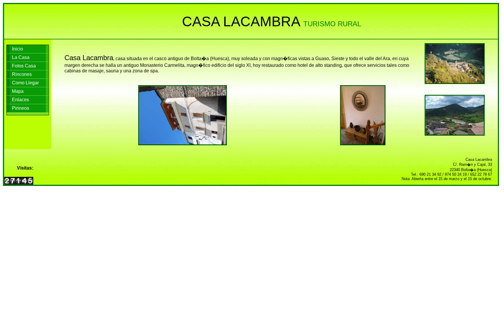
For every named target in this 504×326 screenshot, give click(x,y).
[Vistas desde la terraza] (455, 115)
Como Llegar (25, 82)
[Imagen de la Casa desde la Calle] (182, 115)
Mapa (18, 91)
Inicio (17, 48)
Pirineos (20, 108)
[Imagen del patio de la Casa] (363, 115)
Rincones (22, 74)
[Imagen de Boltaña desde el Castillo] (455, 63)
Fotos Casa (24, 65)
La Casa (20, 57)
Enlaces (20, 99)
